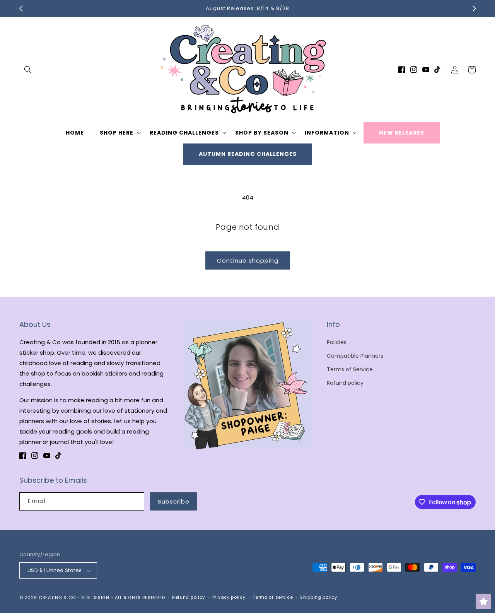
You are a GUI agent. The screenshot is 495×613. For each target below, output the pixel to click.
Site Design (95, 597)
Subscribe (173, 501)
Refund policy (345, 383)
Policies (336, 342)
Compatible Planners (355, 356)
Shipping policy (318, 597)
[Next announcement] (474, 8)
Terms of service (273, 597)
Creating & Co (57, 597)
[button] (27, 69)
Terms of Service (350, 369)
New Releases (401, 133)
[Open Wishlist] (483, 601)
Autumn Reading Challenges (248, 154)
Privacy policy (229, 597)
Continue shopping (247, 260)
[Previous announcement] (20, 8)
